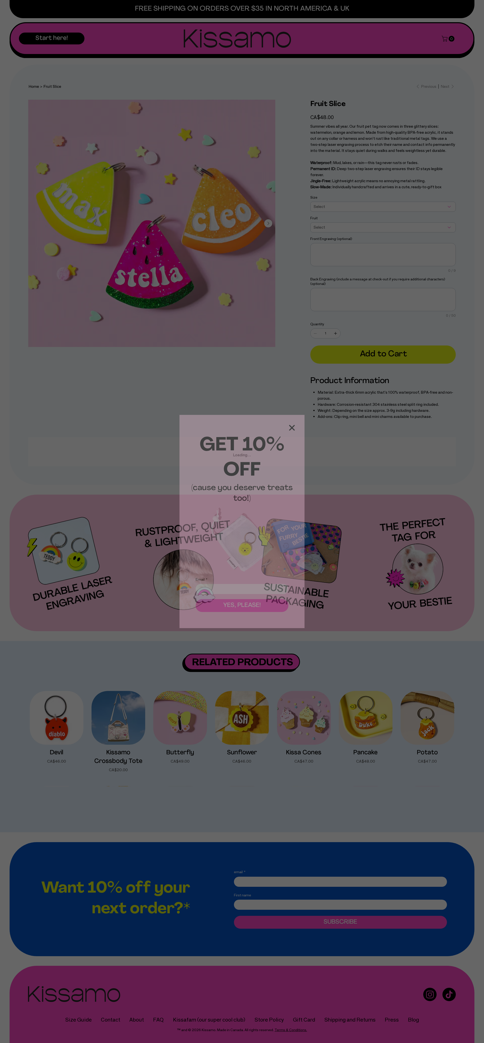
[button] (292, 428)
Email (201, 579)
